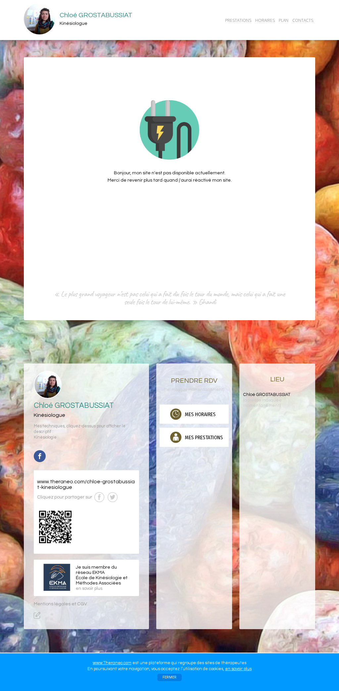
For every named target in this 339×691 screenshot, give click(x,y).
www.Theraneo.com (112, 663)
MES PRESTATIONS (203, 437)
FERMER (169, 677)
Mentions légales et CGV (60, 604)
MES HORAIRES (199, 414)
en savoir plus (238, 669)
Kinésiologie (45, 437)
